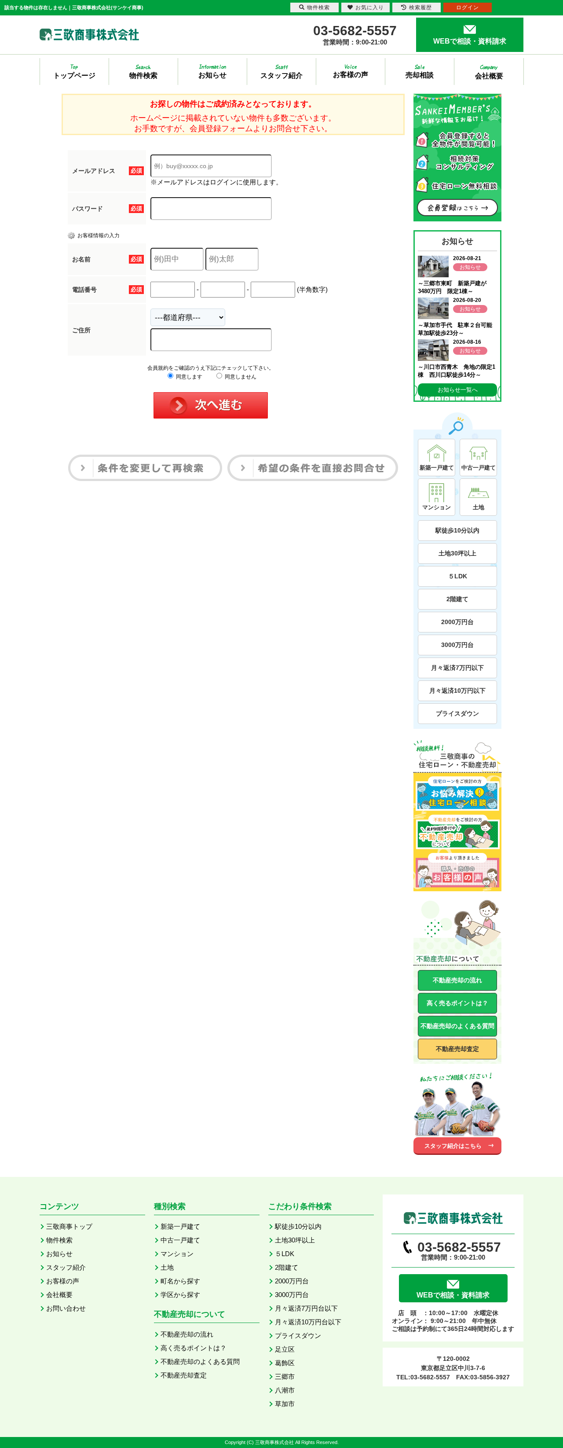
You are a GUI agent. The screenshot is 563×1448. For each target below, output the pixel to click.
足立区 (285, 1349)
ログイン (467, 7)
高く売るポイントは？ (457, 1003)
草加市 (285, 1404)
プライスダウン (457, 713)
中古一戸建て (180, 1240)
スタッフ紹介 (66, 1267)
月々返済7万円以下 (457, 667)
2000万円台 (457, 621)
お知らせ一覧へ (458, 389)
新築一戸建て (180, 1226)
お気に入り (369, 7)
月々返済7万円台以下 (306, 1308)
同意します (188, 377)
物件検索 (59, 1240)
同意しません (239, 377)
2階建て (457, 599)
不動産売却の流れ (457, 980)
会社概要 (59, 1294)
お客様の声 (62, 1281)
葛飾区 (285, 1363)
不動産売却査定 (457, 1048)
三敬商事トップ (69, 1226)
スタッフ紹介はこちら (453, 1146)
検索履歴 (420, 7)
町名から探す (180, 1281)
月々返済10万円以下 (457, 690)
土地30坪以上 (457, 553)
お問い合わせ (66, 1308)
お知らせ (59, 1253)
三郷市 (285, 1376)
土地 (167, 1267)
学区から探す (180, 1294)
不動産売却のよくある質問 (457, 1025)
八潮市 (285, 1390)
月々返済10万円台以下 (308, 1322)
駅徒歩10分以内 (457, 530)
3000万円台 (457, 644)
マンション (177, 1253)
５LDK (457, 576)
